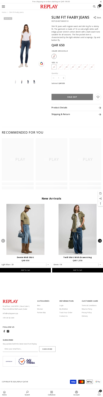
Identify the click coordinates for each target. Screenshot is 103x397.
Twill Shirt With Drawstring (77, 257)
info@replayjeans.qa (10, 313)
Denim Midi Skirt (25, 257)
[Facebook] (4, 331)
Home (4, 12)
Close (101, 2)
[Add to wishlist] (98, 97)
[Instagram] (8, 331)
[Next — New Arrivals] (100, 241)
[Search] (94, 6)
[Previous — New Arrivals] (3, 241)
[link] (18, 183)
